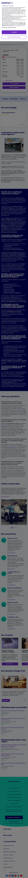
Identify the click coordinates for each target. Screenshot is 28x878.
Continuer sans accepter (9, 27)
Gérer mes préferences (14, 37)
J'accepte (14, 32)
